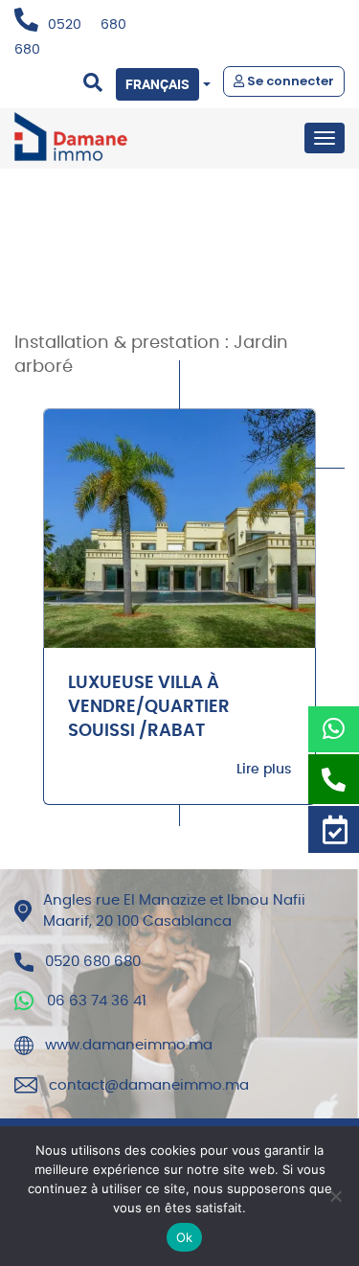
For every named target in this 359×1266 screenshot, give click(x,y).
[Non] (335, 1196)
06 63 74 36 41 (96, 1001)
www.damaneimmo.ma (129, 1045)
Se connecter (289, 81)
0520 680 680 (93, 962)
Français (157, 84)
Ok (184, 1237)
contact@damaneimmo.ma (149, 1085)
